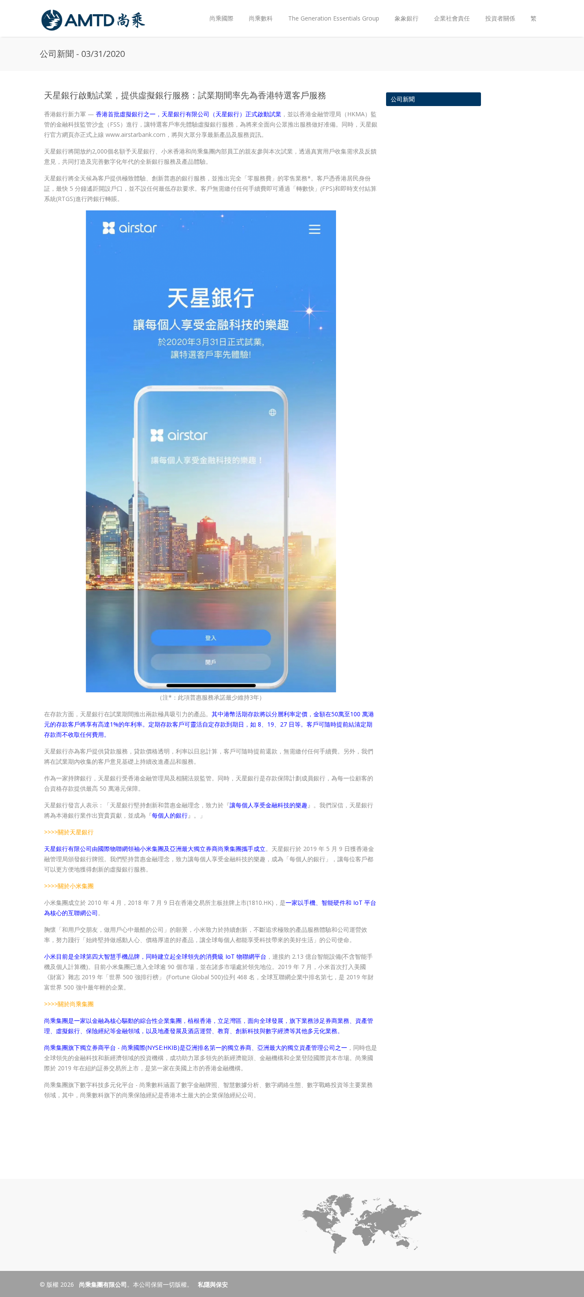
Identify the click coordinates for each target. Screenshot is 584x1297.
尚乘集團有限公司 (102, 1284)
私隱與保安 (213, 1284)
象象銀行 (407, 18)
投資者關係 (496, 11)
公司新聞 (403, 99)
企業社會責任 (452, 18)
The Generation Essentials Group (333, 18)
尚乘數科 (261, 18)
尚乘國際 (221, 18)
